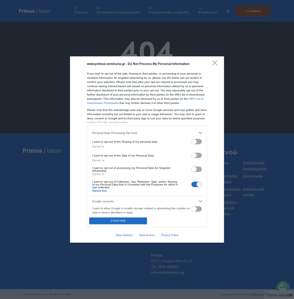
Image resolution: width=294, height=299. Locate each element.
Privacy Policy (169, 235)
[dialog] (147, 149)
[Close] (216, 64)
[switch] (196, 141)
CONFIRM (118, 220)
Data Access (147, 235)
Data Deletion (124, 235)
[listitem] (147, 133)
